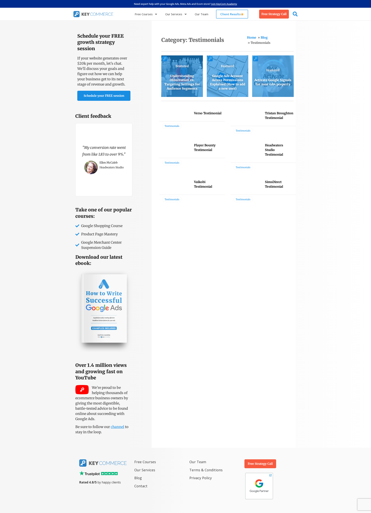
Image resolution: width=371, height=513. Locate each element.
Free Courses (144, 14)
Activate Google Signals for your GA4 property (272, 82)
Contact (140, 486)
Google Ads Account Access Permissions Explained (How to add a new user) (227, 82)
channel (117, 427)
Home (251, 37)
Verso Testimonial (207, 113)
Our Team (201, 14)
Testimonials (172, 126)
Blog (264, 37)
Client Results (230, 14)
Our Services (173, 14)
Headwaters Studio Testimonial (274, 149)
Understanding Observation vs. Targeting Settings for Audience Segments (182, 82)
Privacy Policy (200, 478)
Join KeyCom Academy (224, 4)
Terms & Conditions (206, 470)
